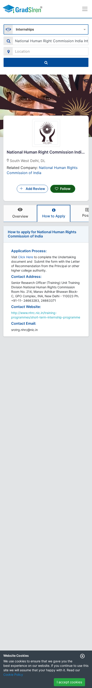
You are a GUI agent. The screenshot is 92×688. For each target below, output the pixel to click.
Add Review (34, 189)
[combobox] (46, 28)
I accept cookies (69, 682)
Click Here (25, 257)
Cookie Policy (13, 674)
